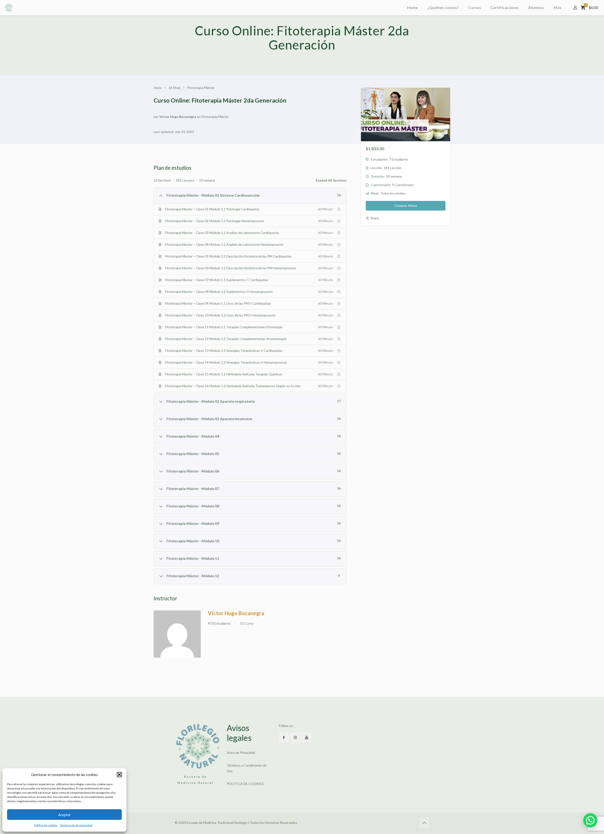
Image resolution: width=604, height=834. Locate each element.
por (156, 117)
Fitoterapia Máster (215, 117)
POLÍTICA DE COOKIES (245, 784)
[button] (119, 774)
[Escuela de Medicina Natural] (9, 7)
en (199, 117)
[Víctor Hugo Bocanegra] (177, 634)
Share (374, 218)
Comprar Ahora (405, 205)
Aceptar (64, 815)
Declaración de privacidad (76, 825)
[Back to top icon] (424, 823)
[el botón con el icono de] (284, 737)
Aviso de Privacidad (241, 753)
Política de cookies (46, 825)
